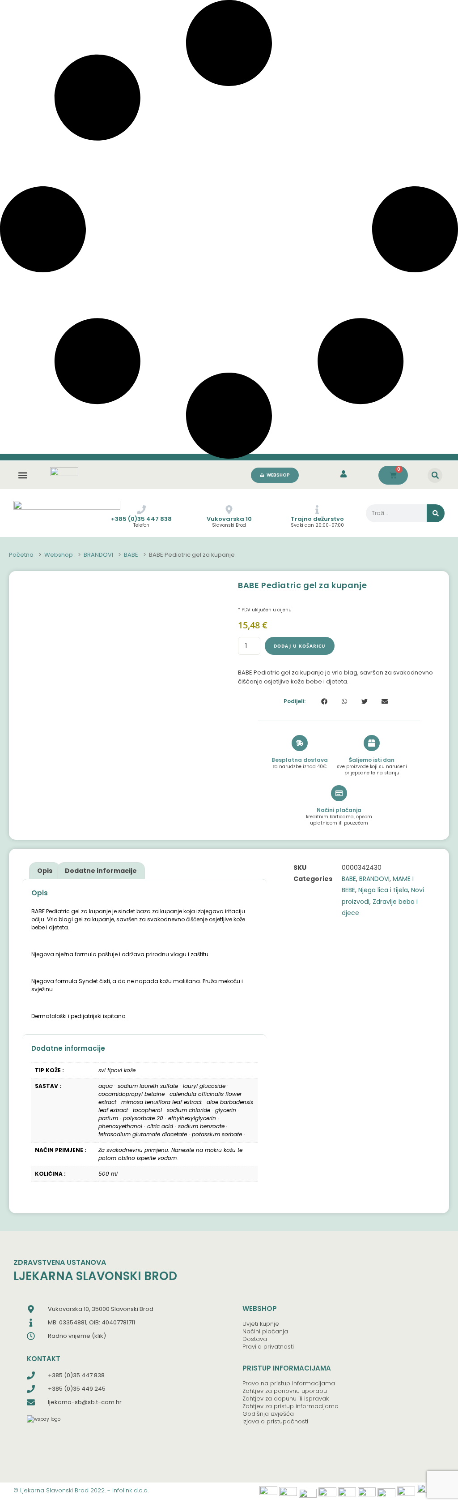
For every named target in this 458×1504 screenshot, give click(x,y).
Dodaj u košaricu (300, 646)
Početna (21, 554)
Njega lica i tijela (383, 889)
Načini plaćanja (339, 810)
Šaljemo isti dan (371, 760)
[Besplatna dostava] (300, 743)
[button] (23, 475)
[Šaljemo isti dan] (372, 743)
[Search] (436, 513)
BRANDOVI (98, 554)
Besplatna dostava (299, 760)
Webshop (58, 554)
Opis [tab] (44, 870)
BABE (131, 554)
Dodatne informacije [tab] (101, 870)
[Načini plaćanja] (339, 793)
